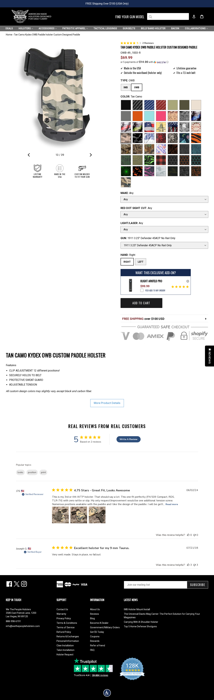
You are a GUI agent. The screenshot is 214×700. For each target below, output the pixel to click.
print (43, 472)
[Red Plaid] (161, 160)
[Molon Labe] (184, 127)
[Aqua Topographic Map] (196, 149)
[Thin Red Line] (126, 127)
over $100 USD (143, 318)
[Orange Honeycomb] (184, 160)
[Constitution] (173, 116)
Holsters (25, 28)
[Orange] (138, 116)
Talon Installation (65, 650)
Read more (172, 504)
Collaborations (195, 28)
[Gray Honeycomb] (173, 160)
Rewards (94, 641)
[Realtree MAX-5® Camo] (138, 149)
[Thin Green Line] (138, 127)
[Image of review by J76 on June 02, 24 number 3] (97, 515)
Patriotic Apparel (74, 28)
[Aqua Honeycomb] (196, 160)
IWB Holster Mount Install (137, 609)
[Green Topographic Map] (126, 160)
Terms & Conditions (67, 623)
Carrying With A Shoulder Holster (141, 622)
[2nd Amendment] (184, 116)
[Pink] (161, 116)
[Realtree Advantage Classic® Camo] (149, 149)
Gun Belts (129, 28)
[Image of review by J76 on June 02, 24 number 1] (60, 515)
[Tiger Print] (196, 138)
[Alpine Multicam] (161, 171)
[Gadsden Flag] (161, 127)
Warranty (61, 614)
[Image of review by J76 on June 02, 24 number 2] (78, 515)
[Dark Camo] (138, 138)
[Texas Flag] (149, 138)
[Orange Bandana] (196, 171)
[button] (164, 62)
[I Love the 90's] (184, 138)
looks (20, 472)
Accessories (47, 28)
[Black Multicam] (173, 171)
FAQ (92, 650)
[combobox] (168, 16)
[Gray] (126, 116)
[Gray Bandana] (184, 171)
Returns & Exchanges (68, 636)
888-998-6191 (13, 621)
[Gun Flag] (173, 127)
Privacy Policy (64, 618)
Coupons (94, 636)
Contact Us (62, 609)
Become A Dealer (99, 623)
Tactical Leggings (105, 28)
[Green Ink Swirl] (149, 160)
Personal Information (68, 641)
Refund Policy (64, 632)
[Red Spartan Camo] (161, 138)
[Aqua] (149, 116)
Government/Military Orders (105, 627)
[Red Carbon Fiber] (161, 105)
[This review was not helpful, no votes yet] (194, 535)
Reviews (94, 614)
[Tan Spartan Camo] (173, 138)
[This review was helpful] (188, 565)
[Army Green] (173, 105)
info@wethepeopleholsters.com (23, 626)
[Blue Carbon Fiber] (149, 105)
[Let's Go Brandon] (161, 149)
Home (9, 34)
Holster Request (65, 654)
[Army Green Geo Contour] (138, 160)
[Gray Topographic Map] (184, 149)
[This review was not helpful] (194, 565)
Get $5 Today (97, 632)
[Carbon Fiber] (138, 105)
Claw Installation (65, 645)
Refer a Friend (97, 645)
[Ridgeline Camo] (126, 182)
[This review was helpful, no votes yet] (188, 535)
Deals (9, 28)
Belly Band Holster (153, 28)
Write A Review (128, 439)
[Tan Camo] (126, 138)
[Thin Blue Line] (196, 116)
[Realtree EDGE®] (126, 149)
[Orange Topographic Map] (173, 149)
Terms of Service (66, 627)
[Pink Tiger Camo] (149, 171)
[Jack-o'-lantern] (138, 171)
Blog (92, 618)
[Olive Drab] (184, 105)
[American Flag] (149, 127)
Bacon (175, 28)
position (32, 472)
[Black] (126, 105)
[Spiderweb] (126, 171)
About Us (95, 609)
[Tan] (196, 105)
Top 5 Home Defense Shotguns (140, 626)
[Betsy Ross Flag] (196, 127)
